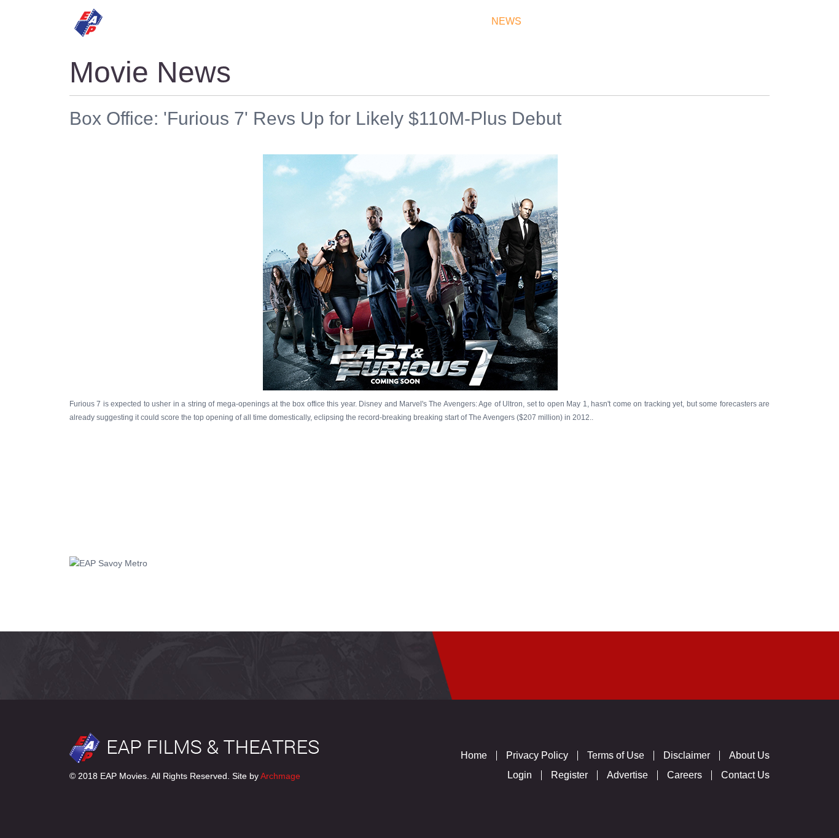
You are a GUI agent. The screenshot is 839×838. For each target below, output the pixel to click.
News (506, 21)
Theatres (312, 21)
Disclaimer (686, 755)
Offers (564, 21)
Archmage (280, 776)
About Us (749, 755)
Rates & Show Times (415, 21)
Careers (684, 775)
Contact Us (726, 21)
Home (188, 21)
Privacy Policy (537, 755)
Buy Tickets (639, 21)
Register (569, 775)
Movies (244, 21)
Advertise (627, 775)
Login (519, 775)
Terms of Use (615, 755)
